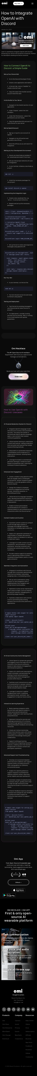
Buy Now (17, 3)
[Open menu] (32, 3)
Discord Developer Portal (23, 79)
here (28, 157)
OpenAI (9, 135)
